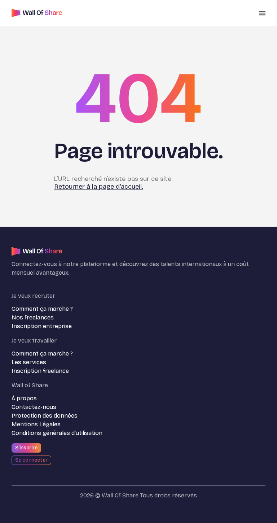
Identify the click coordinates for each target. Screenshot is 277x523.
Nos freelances (33, 317)
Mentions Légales (36, 424)
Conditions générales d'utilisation (57, 433)
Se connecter (31, 460)
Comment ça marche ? (42, 308)
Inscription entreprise (42, 326)
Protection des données (45, 415)
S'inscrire (26, 448)
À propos (24, 398)
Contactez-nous (34, 407)
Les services (29, 362)
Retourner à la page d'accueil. (98, 187)
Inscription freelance (40, 370)
